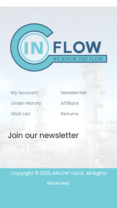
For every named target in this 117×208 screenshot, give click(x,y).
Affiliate (70, 103)
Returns (70, 113)
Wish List (21, 113)
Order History (26, 103)
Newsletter (73, 92)
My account (24, 92)
